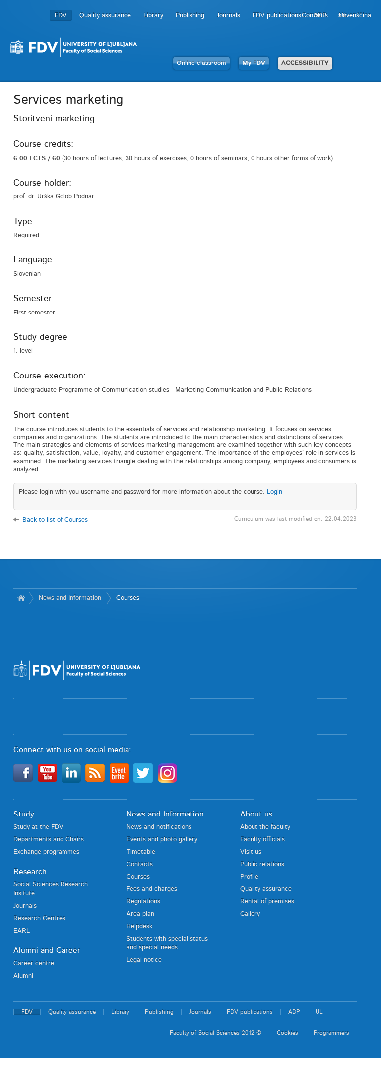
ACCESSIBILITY (305, 63)
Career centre (33, 963)
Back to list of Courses (55, 520)
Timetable (141, 852)
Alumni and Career (46, 950)
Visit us (250, 852)
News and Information (70, 598)
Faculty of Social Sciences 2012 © (215, 1033)
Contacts (140, 864)
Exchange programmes (46, 852)
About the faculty (265, 827)
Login (274, 492)
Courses (127, 598)
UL (343, 15)
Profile (249, 877)
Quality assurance (105, 15)
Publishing (190, 15)
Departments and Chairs (48, 839)
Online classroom (201, 63)
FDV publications (277, 15)
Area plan (140, 914)
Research (30, 872)
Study (23, 814)
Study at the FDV (38, 827)
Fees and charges (152, 889)
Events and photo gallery (162, 839)
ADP (320, 15)
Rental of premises (267, 901)
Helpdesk (139, 926)
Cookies (287, 1033)
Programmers (331, 1033)
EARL (21, 931)
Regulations (143, 901)
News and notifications (159, 827)
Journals (228, 15)
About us (256, 814)
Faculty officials (262, 839)
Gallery (250, 914)
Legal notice (144, 960)
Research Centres (39, 918)
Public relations (262, 864)
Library (153, 15)
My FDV (253, 63)
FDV (61, 15)
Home (21, 598)
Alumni (23, 976)
